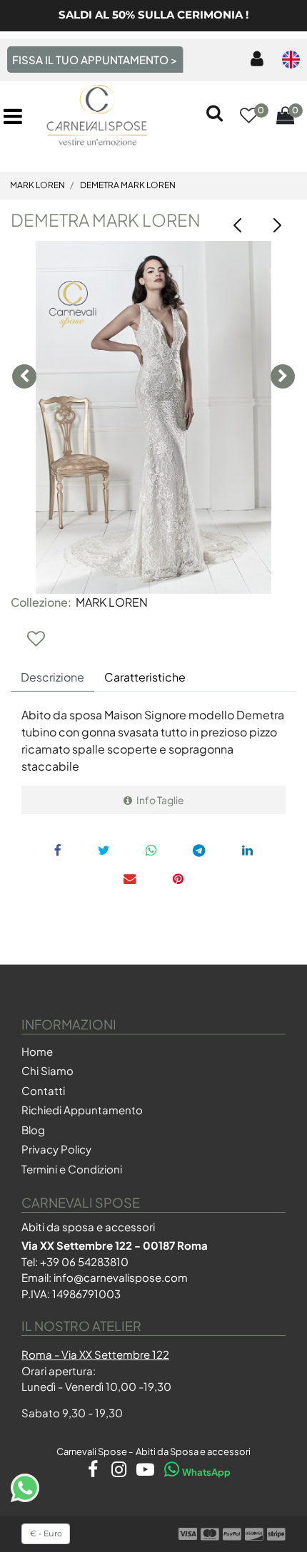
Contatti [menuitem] (43, 1090)
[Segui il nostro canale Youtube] (142, 1472)
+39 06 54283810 (84, 1261)
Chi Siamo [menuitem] (47, 1070)
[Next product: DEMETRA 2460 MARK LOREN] (276, 226)
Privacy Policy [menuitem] (56, 1149)
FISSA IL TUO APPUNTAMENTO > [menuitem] (94, 59)
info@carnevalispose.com (121, 1277)
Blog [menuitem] (33, 1129)
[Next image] (283, 376)
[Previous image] (24, 376)
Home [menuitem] (37, 1051)
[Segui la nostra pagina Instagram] (116, 1472)
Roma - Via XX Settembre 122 (95, 1354)
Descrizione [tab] (52, 676)
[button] (153, 417)
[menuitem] (254, 59)
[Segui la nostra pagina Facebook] (89, 1472)
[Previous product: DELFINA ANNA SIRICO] (237, 226)
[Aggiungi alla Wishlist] (36, 638)
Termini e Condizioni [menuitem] (71, 1169)
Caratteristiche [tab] (145, 676)
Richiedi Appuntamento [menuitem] (82, 1109)
